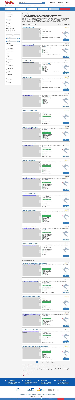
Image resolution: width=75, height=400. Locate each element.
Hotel (8, 17)
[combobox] (10, 9)
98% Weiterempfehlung (47, 335)
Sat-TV (9, 56)
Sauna (9, 72)
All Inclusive (9, 82)
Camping (9, 26)
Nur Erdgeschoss (10, 65)
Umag (29, 364)
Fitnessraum (10, 74)
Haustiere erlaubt (10, 45)
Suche (65, 8)
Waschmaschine (10, 68)
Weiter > (53, 362)
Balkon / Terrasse (10, 59)
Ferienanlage (10, 19)
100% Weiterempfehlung (47, 268)
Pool (8, 58)
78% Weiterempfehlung (47, 199)
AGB (26, 394)
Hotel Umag (24, 375)
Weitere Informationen (44, 398)
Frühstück (9, 78)
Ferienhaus (9, 16)
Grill (8, 62)
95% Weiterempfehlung (47, 318)
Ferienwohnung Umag (25, 374)
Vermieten (61, 2)
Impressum (29, 394)
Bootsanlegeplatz (10, 48)
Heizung (9, 71)
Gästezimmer (10, 22)
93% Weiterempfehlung (47, 116)
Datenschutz (34, 394)
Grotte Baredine (63, 369)
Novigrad (26, 370)
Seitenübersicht (22, 394)
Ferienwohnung (10, 14)
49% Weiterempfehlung (47, 232)
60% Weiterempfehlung (47, 285)
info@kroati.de (52, 394)
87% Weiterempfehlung (47, 132)
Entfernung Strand (9, 37)
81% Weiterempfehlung (47, 182)
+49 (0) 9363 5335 (46, 394)
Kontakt (68, 2)
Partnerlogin (39, 394)
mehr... (45, 29)
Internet (9, 55)
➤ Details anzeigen (66, 56)
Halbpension (10, 79)
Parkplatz (9, 61)
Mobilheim (9, 20)
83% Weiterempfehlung (47, 302)
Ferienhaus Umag (24, 373)
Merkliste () (53, 2)
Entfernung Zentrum (9, 40)
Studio (9, 23)
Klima (8, 53)
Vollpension (9, 81)
